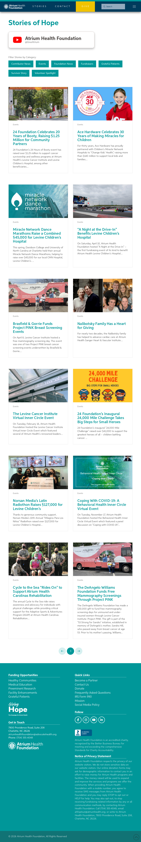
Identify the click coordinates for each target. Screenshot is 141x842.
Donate (79, 688)
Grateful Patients (19, 696)
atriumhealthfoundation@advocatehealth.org (32, 734)
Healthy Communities (22, 680)
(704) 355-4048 (25, 738)
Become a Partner (86, 680)
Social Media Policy (87, 704)
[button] (134, 6)
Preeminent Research (22, 688)
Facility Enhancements (22, 692)
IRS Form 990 (83, 696)
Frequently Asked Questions (93, 692)
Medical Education (20, 684)
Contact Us (82, 684)
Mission (80, 701)
